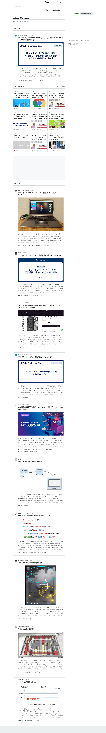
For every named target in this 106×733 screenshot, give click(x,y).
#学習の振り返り (43, 295)
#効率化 (36, 451)
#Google (44, 347)
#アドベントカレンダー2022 (40, 449)
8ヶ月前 (31, 35)
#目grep (46, 553)
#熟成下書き (28, 672)
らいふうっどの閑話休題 (23, 190)
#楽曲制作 (31, 619)
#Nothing (50, 347)
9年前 (29, 679)
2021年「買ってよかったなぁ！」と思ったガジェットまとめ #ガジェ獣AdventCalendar (56, 137)
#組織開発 (21, 80)
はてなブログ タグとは (73, 43)
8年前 (31, 626)
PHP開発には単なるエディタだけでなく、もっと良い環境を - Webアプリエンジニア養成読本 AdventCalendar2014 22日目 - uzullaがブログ (39, 116)
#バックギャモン (36, 672)
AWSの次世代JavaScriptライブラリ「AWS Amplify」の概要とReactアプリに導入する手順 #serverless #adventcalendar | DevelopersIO (56, 116)
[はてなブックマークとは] (23, 86)
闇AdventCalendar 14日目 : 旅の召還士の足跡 (21, 136)
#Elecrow (46, 245)
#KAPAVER (38, 347)
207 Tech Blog (21, 404)
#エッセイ (21, 672)
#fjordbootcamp (33, 295)
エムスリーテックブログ (23, 513)
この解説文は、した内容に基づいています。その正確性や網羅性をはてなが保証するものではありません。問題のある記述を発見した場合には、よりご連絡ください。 (21, 22)
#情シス (30, 449)
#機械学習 (40, 553)
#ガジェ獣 (21, 245)
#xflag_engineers (37, 720)
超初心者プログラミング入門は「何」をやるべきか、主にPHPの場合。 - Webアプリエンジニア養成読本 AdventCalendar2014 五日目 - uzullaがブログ (21, 95)
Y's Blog (20, 252)
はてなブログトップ (72, 44)
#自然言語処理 (33, 553)
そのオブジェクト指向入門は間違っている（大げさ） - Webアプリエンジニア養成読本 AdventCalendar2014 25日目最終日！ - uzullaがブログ (56, 95)
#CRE (19, 720)
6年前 (31, 513)
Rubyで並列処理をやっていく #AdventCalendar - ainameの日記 (21, 116)
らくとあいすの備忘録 (23, 560)
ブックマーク (18, 92)
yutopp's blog (21, 459)
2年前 (31, 190)
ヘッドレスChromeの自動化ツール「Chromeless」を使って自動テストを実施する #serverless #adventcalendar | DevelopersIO (39, 95)
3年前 (31, 354)
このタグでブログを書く (86, 13)
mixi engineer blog (22, 679)
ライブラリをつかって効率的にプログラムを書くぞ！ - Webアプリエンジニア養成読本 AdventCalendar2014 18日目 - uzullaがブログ (39, 137)
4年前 (27, 404)
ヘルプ (80, 43)
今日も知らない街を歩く (23, 626)
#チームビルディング (41, 80)
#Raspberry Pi (39, 245)
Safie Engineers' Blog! (23, 35)
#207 (50, 449)
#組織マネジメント (30, 80)
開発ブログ (85, 43)
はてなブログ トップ (19, 6)
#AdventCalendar (52, 80)
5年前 (27, 459)
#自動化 (31, 451)
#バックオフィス (22, 449)
